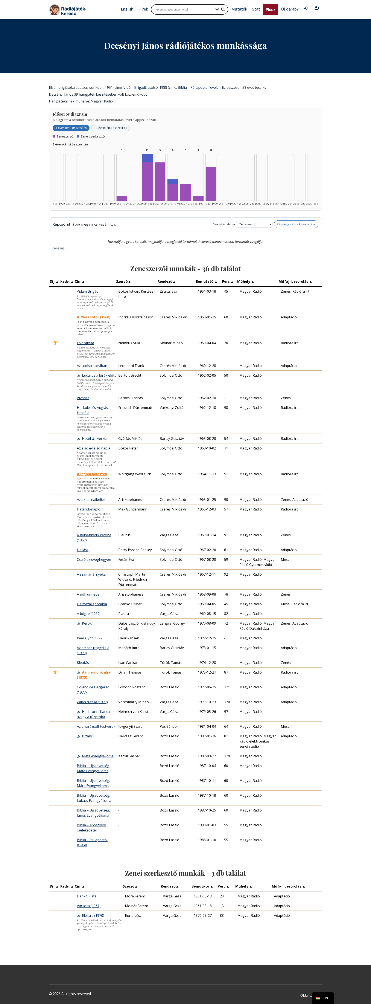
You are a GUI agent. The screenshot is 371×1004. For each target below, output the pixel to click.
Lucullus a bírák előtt (99, 375)
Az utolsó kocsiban (92, 365)
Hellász (82, 549)
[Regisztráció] (317, 8)
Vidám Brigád (134, 87)
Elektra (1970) (93, 915)
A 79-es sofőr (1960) (93, 317)
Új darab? (289, 9)
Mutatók (239, 9)
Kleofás (83, 662)
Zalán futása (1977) (92, 702)
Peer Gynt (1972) (90, 638)
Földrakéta (85, 343)
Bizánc (87, 736)
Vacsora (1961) (88, 905)
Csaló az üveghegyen (94, 559)
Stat (256, 9)
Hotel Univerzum (95, 438)
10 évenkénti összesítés (110, 128)
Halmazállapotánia (92, 604)
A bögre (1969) (88, 613)
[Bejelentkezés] (305, 8)
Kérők (87, 623)
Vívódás (83, 398)
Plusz (270, 9)
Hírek (143, 9)
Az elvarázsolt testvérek (96, 726)
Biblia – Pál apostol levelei (198, 87)
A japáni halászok (92, 474)
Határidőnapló (88, 509)
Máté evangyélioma (98, 756)
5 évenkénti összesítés (71, 128)
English (127, 9)
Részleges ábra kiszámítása (296, 224)
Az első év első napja (93, 448)
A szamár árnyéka (91, 574)
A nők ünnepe (88, 594)
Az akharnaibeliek (91, 499)
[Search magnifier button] (223, 9)
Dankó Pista (86, 896)
